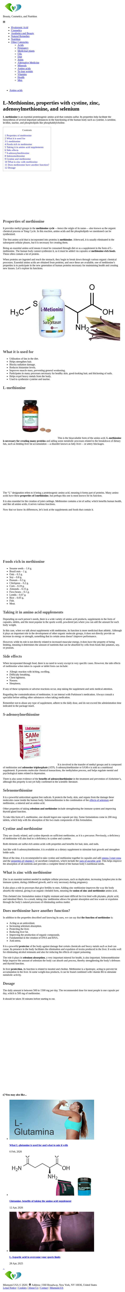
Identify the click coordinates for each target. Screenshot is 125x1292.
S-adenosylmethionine (17, 153)
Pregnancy (23, 48)
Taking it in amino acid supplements (24, 147)
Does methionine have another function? (27, 164)
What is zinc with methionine (21, 161)
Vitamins (22, 74)
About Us (33, 1287)
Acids (21, 45)
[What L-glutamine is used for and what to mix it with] (51, 1138)
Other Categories (19, 42)
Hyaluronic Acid (19, 27)
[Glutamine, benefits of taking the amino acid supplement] (51, 1194)
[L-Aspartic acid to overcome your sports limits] (51, 1250)
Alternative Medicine (28, 62)
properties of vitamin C (23, 860)
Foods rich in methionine (18, 144)
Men (20, 80)
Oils (20, 53)
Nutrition (15, 39)
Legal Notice (9, 1287)
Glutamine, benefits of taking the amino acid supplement (40, 1201)
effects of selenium (99, 800)
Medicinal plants (26, 51)
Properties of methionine (18, 135)
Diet (20, 56)
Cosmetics (16, 30)
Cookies (22, 1287)
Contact (44, 1287)
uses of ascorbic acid (90, 860)
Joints (20, 59)
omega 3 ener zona (111, 858)
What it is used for (15, 138)
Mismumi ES (56, 1287)
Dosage (10, 167)
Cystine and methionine (18, 158)
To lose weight (25, 71)
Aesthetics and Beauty (22, 33)
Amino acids (24, 68)
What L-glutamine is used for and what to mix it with (38, 1145)
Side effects (11, 150)
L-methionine (12, 141)
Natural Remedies (20, 36)
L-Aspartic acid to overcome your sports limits (34, 1257)
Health (21, 77)
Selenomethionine (15, 156)
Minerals (22, 65)
